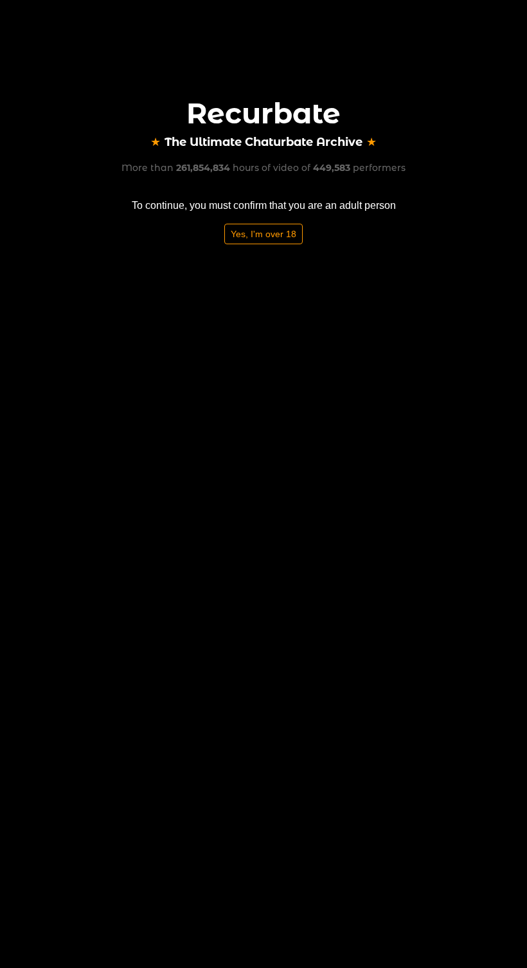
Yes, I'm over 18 (263, 234)
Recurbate (263, 113)
